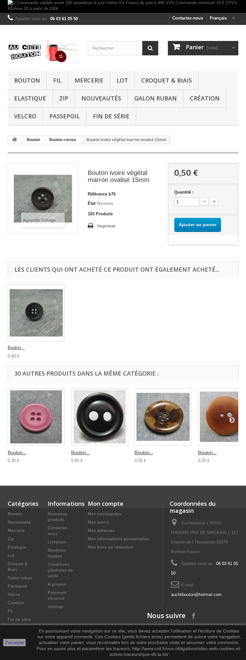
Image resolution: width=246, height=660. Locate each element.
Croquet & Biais (166, 80)
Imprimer (106, 226)
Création (205, 98)
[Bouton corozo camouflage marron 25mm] (163, 416)
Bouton (27, 80)
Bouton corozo (62, 140)
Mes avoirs (98, 522)
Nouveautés (101, 98)
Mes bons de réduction (110, 547)
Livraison (57, 542)
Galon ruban (155, 98)
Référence (97, 194)
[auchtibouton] (43, 50)
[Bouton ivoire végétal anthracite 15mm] (36, 312)
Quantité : (183, 192)
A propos (57, 584)
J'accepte (14, 642)
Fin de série (111, 116)
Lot (122, 80)
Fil (57, 80)
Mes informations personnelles (118, 539)
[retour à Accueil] (14, 140)
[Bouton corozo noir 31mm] (99, 416)
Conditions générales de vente (60, 570)
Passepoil (64, 116)
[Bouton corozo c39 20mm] (36, 416)
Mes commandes (104, 514)
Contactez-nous (187, 18)
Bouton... (16, 347)
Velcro (25, 116)
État (91, 203)
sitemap (55, 606)
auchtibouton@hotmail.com (196, 594)
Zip (63, 98)
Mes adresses (101, 530)
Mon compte (105, 503)
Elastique (30, 98)
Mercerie (89, 80)
